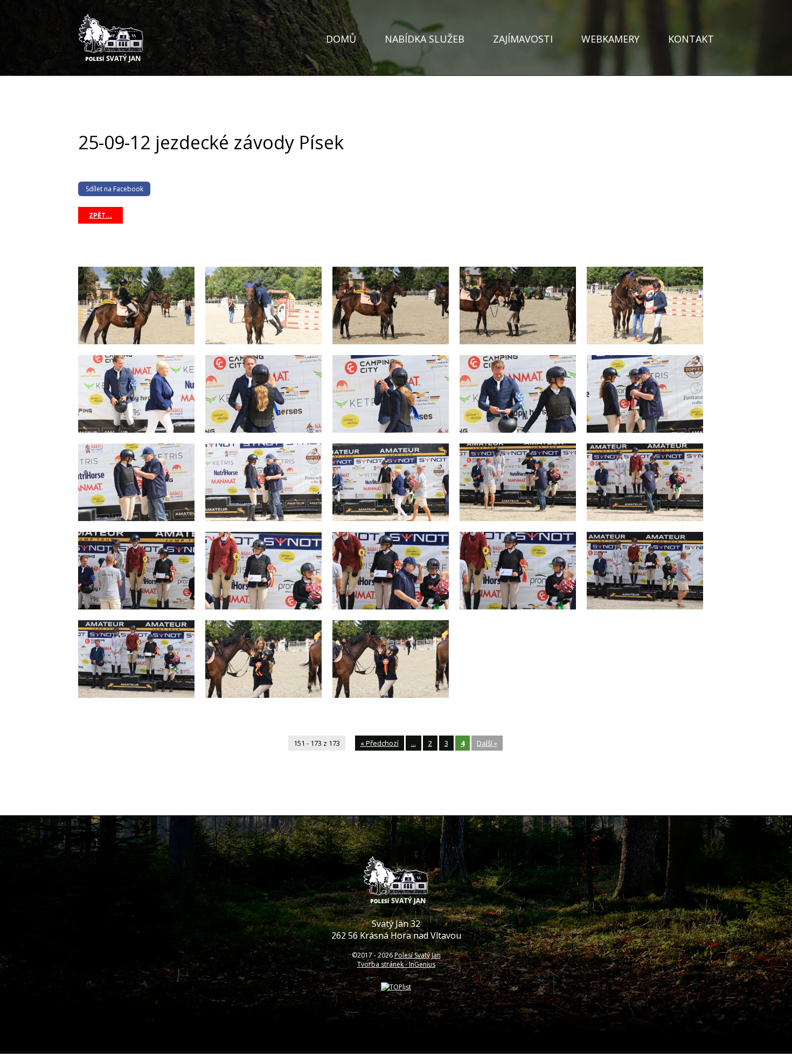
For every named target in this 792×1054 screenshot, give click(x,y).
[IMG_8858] (263, 341)
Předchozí (379, 743)
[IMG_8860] (518, 341)
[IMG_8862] (645, 341)
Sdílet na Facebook (114, 188)
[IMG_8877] (390, 607)
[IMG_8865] (263, 430)
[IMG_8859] (390, 341)
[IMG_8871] (390, 518)
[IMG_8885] (390, 695)
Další (487, 743)
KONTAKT (691, 38)
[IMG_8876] (263, 607)
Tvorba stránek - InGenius (396, 964)
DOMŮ (341, 38)
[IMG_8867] (518, 430)
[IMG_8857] (136, 341)
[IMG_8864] (136, 430)
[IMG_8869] (136, 518)
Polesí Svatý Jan (417, 955)
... (413, 743)
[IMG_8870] (263, 518)
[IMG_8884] (263, 695)
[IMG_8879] (645, 607)
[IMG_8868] (645, 430)
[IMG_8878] (518, 607)
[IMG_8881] (136, 695)
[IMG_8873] (645, 518)
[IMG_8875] (136, 607)
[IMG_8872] (518, 518)
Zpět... (100, 215)
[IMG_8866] (390, 430)
